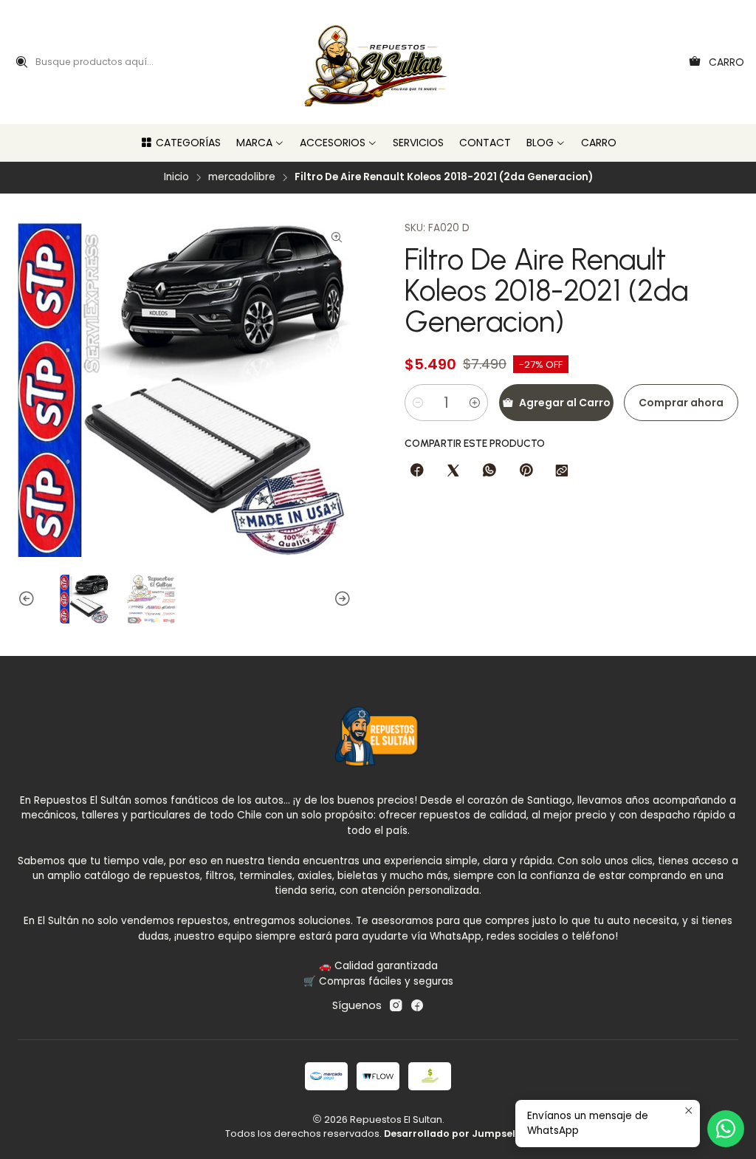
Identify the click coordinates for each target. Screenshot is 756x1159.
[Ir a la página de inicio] (378, 62)
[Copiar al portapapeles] (561, 471)
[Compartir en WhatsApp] (489, 471)
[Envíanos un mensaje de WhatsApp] (725, 1128)
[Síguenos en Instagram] (395, 1005)
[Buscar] (21, 62)
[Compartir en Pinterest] (525, 471)
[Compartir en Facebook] (417, 471)
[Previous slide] (29, 599)
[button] (180, 142)
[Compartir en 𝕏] (453, 471)
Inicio (176, 177)
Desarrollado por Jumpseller (456, 1133)
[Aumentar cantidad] (474, 402)
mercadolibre (241, 177)
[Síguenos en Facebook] (417, 1005)
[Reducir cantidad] (417, 402)
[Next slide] (340, 599)
